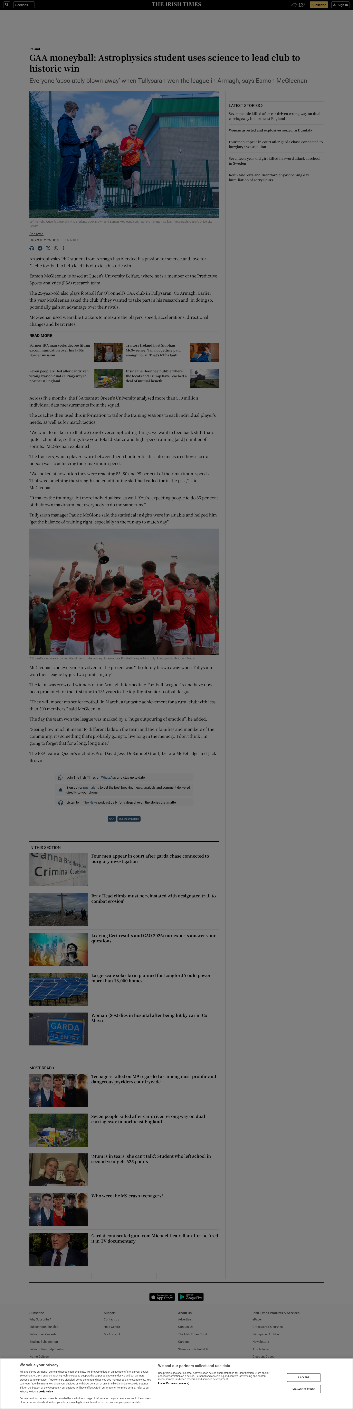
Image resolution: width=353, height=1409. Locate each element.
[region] (176, 1383)
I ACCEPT (303, 1377)
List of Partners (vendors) (173, 1383)
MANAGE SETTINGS (304, 1389)
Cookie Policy (45, 1391)
